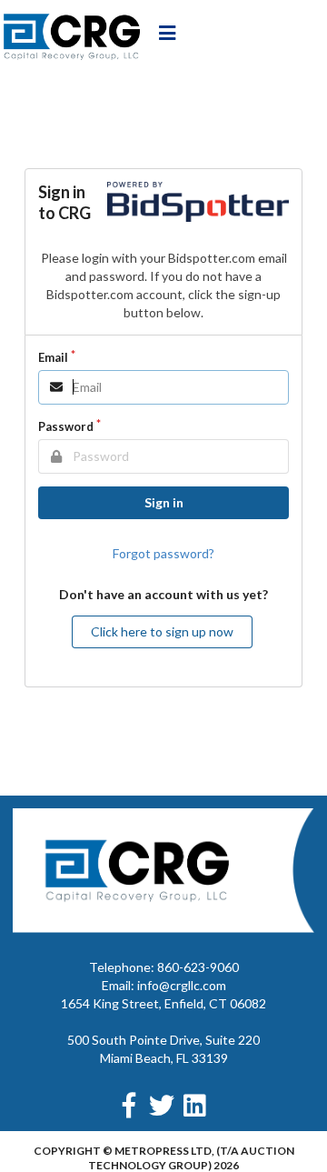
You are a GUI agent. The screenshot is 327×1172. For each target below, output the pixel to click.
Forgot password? (163, 553)
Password (66, 426)
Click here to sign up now (162, 631)
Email (53, 357)
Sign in (163, 502)
